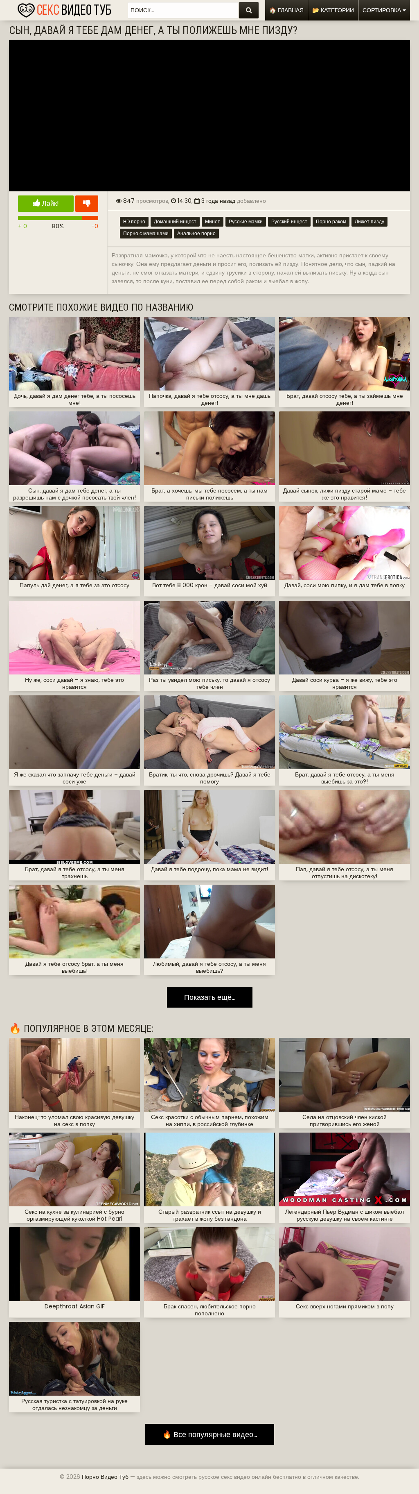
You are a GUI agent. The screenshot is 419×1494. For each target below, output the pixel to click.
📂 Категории (333, 10)
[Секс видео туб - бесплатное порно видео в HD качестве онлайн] (64, 8)
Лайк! (50, 203)
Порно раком (331, 221)
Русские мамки (246, 221)
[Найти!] (249, 10)
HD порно (134, 221)
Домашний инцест (175, 221)
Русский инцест (289, 221)
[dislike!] (86, 203)
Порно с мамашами (146, 233)
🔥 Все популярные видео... (209, 1434)
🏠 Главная (286, 10)
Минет (212, 221)
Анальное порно (196, 233)
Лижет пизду (369, 221)
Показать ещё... (209, 997)
